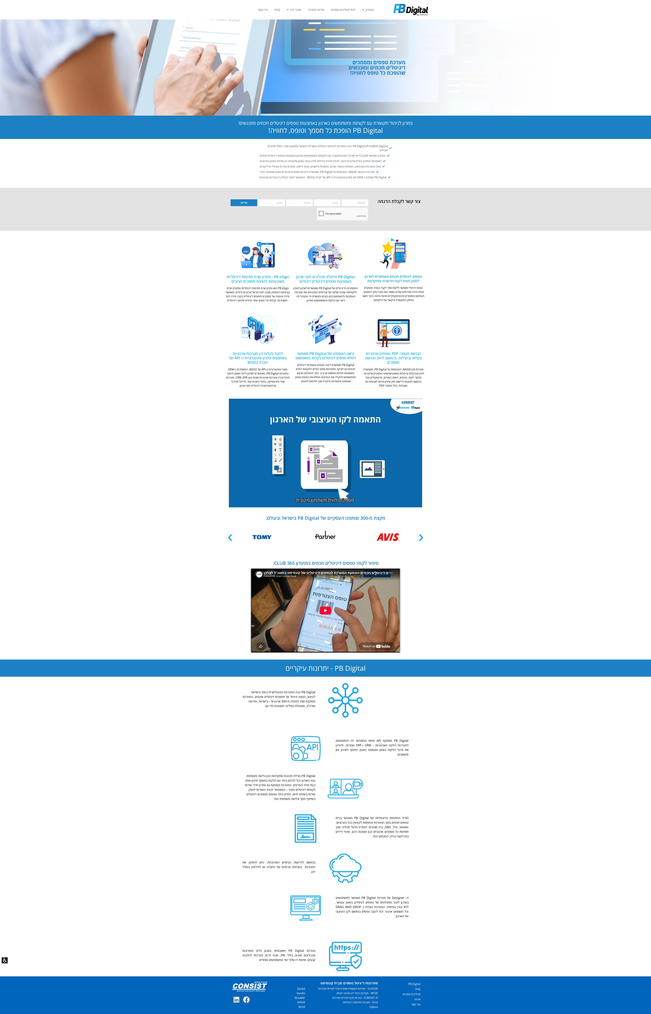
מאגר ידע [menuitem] (295, 10)
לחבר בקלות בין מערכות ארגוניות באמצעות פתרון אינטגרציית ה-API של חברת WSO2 (258, 358)
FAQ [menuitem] (277, 10)
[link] (246, 999)
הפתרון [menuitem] (370, 10)
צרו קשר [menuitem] (263, 10)
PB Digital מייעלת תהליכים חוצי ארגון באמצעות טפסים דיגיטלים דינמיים (325, 279)
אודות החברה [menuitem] (316, 10)
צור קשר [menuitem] (415, 1004)
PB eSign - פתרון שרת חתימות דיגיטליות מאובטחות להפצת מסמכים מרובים (257, 279)
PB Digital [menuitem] (414, 984)
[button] (5, 960)
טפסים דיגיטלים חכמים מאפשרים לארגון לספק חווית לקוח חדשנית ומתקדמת (393, 278)
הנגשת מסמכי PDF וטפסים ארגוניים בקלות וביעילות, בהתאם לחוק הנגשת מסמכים (393, 358)
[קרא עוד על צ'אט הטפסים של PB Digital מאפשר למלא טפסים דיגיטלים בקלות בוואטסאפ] (325, 330)
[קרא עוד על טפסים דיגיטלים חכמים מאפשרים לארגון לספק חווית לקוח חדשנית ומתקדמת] (393, 253)
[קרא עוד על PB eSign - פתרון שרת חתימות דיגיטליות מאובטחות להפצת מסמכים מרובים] (257, 253)
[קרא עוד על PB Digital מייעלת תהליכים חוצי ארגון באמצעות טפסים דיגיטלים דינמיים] (325, 253)
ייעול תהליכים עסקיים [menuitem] (343, 10)
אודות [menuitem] (417, 999)
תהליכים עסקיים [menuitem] (411, 994)
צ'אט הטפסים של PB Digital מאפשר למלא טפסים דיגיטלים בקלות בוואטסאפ (325, 355)
